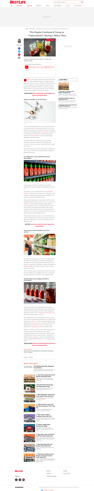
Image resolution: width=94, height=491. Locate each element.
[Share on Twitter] (19, 51)
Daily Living (19, 5)
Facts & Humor (78, 5)
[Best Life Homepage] (18, 2)
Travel (67, 5)
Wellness (38, 5)
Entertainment (57, 5)
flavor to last (35, 323)
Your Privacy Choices (48, 490)
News (31, 357)
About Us (48, 471)
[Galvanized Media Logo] (19, 487)
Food (25, 357)
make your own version (37, 326)
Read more (30, 352)
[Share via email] (19, 58)
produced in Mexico (28, 266)
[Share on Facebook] (19, 48)
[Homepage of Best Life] (19, 471)
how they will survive (47, 312)
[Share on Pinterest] (19, 55)
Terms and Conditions (51, 476)
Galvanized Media (48, 487)
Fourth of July (30, 79)
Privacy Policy (66, 473)
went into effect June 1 (35, 135)
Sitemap (65, 471)
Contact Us (49, 473)
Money (47, 5)
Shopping (29, 5)
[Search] (82, 2)
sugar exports (45, 132)
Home (26, 28)
